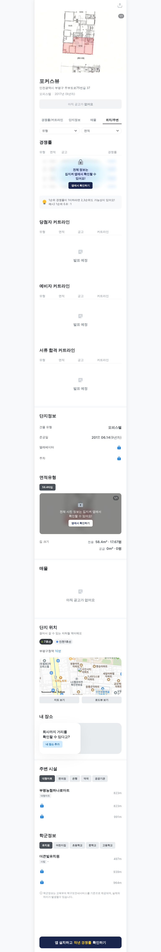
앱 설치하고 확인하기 (80, 941)
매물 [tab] (93, 120)
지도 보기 (59, 699)
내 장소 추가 (53, 744)
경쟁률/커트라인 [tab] (52, 120)
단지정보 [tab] (74, 120)
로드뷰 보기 (101, 699)
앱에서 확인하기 (80, 185)
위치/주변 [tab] (112, 120)
